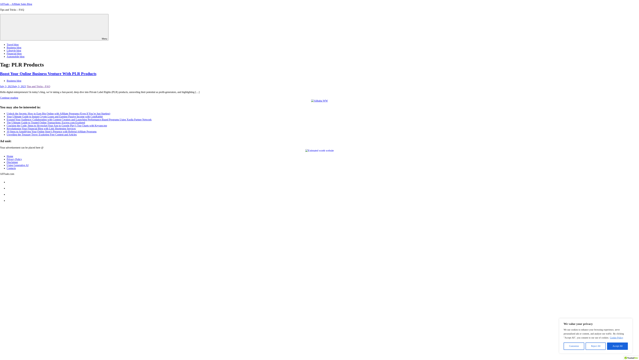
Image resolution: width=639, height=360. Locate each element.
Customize (574, 346)
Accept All (618, 346)
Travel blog (13, 44)
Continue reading (9, 97)
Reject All (595, 346)
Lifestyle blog (14, 50)
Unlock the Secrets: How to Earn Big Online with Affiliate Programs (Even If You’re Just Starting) (58, 113)
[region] (595, 335)
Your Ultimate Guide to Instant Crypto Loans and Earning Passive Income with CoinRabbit (55, 116)
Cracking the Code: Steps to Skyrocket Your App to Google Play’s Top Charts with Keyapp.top (57, 125)
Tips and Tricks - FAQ (38, 86)
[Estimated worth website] (319, 150)
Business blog (14, 47)
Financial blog (14, 53)
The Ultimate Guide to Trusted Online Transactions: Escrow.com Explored (46, 122)
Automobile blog (15, 56)
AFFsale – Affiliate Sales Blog (16, 4)
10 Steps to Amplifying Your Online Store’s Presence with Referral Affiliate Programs (52, 131)
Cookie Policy (616, 337)
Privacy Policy (14, 159)
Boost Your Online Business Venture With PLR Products (48, 74)
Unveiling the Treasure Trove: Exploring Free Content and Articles (42, 134)
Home (10, 156)
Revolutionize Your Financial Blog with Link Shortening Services (41, 128)
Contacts (11, 168)
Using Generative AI (17, 165)
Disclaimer (12, 162)
